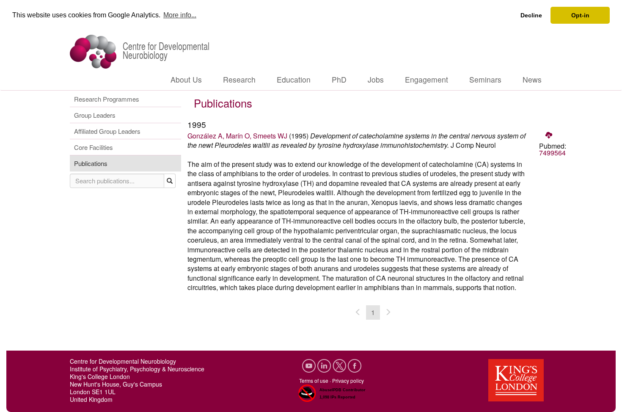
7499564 (552, 153)
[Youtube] (309, 364)
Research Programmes (106, 98)
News (532, 79)
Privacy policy (348, 380)
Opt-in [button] (580, 15)
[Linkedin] (325, 364)
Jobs (376, 79)
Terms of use (313, 380)
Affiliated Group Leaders (107, 131)
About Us (186, 79)
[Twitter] (340, 364)
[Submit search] (170, 181)
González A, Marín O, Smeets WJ (237, 136)
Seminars (485, 79)
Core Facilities (93, 147)
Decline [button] (531, 15)
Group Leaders (95, 115)
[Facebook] (354, 364)
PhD (339, 79)
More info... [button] (179, 15)
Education (294, 79)
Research (239, 79)
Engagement (426, 79)
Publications (90, 163)
